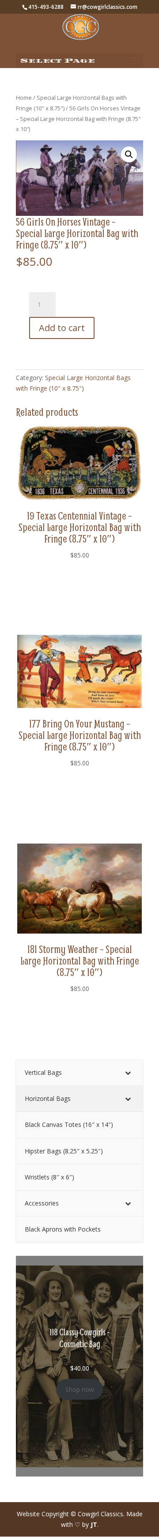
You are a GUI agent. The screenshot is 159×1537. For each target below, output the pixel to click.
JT (94, 1524)
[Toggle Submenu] (127, 1072)
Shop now (79, 1389)
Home (24, 98)
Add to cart (62, 328)
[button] (129, 154)
